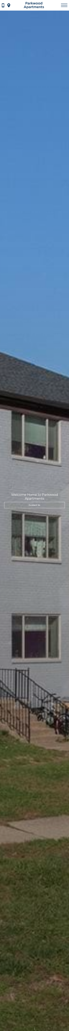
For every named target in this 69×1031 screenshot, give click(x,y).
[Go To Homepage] (33, 5)
